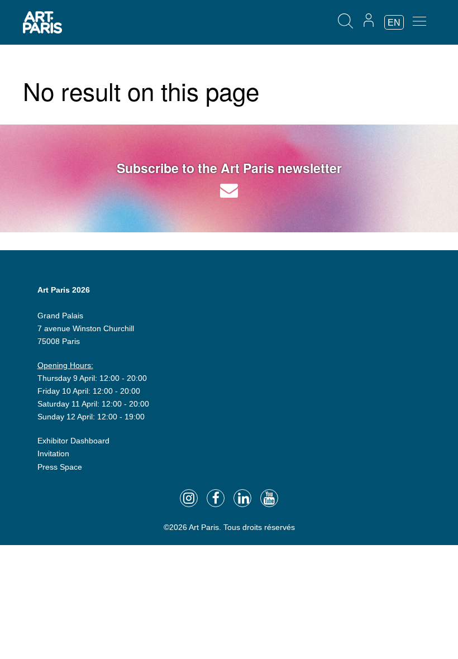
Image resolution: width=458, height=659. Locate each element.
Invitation (53, 453)
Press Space (59, 466)
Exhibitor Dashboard (73, 440)
